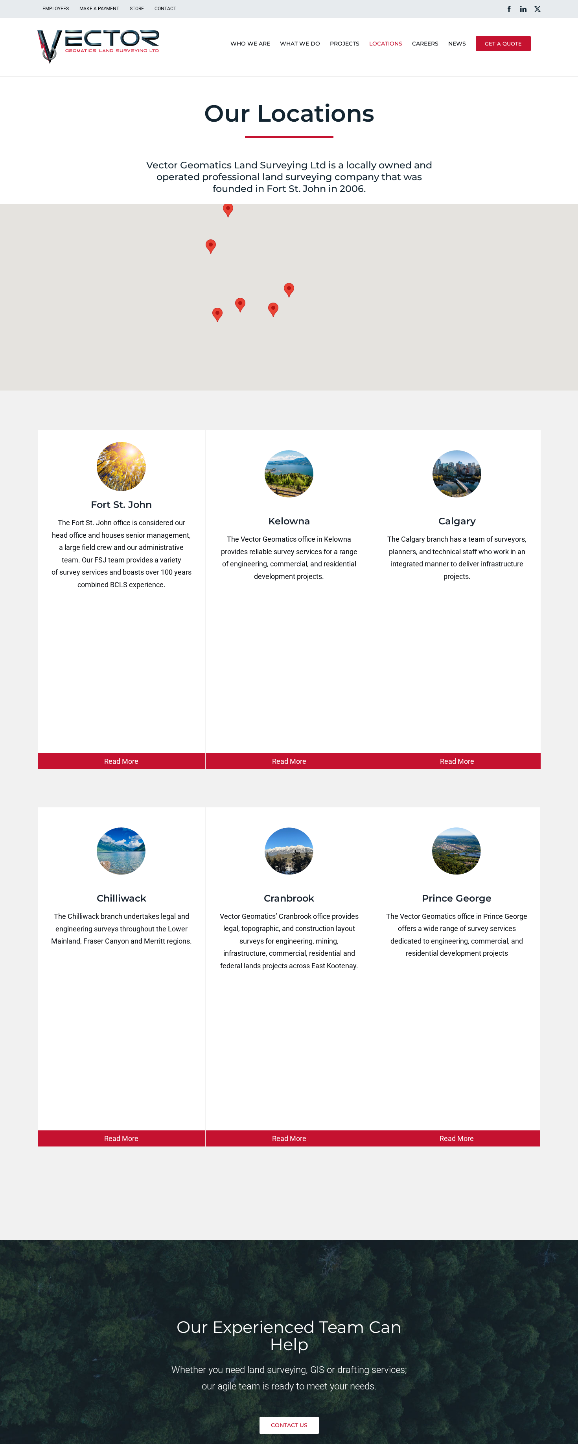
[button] (289, 290)
